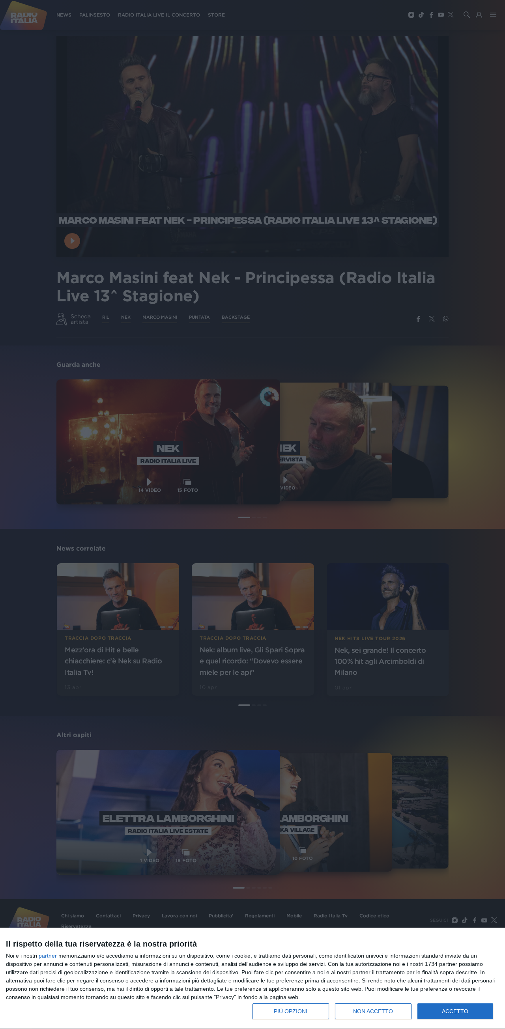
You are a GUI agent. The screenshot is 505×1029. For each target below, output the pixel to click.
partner (48, 955)
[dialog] (252, 978)
